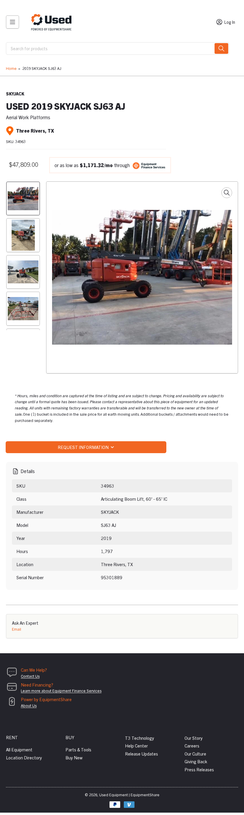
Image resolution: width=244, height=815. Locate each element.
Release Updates (141, 753)
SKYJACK (15, 93)
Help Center (136, 745)
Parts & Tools (78, 749)
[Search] (221, 48)
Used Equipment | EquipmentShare (129, 794)
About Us (29, 705)
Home (11, 68)
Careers (191, 745)
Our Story (193, 738)
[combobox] (117, 48)
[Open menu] (12, 22)
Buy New (73, 757)
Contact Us (30, 676)
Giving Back (195, 761)
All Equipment (19, 749)
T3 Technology (139, 738)
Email (16, 629)
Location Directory (24, 757)
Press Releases (199, 769)
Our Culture (195, 753)
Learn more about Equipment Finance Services (61, 690)
